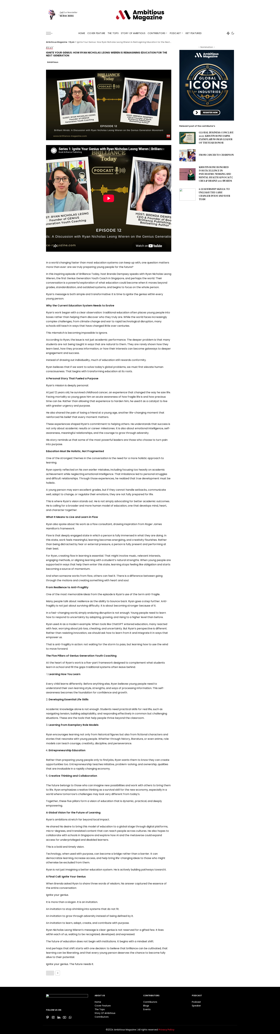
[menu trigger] (51, 33)
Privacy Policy (166, 1029)
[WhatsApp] (70, 1017)
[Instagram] (53, 1017)
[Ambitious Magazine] (140, 14)
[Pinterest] (47, 1017)
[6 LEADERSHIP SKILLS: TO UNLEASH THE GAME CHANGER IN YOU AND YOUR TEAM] (187, 194)
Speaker (196, 1005)
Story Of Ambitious (105, 1013)
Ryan (49, 47)
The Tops (100, 1009)
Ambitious (52, 62)
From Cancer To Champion (216, 154)
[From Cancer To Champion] (187, 155)
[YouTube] (64, 1017)
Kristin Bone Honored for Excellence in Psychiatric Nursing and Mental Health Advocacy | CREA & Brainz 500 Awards (216, 174)
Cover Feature (103, 1005)
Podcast (196, 1002)
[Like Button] (50, 973)
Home (98, 1002)
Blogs (146, 1005)
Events (147, 1009)
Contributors (102, 1016)
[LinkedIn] (58, 1017)
